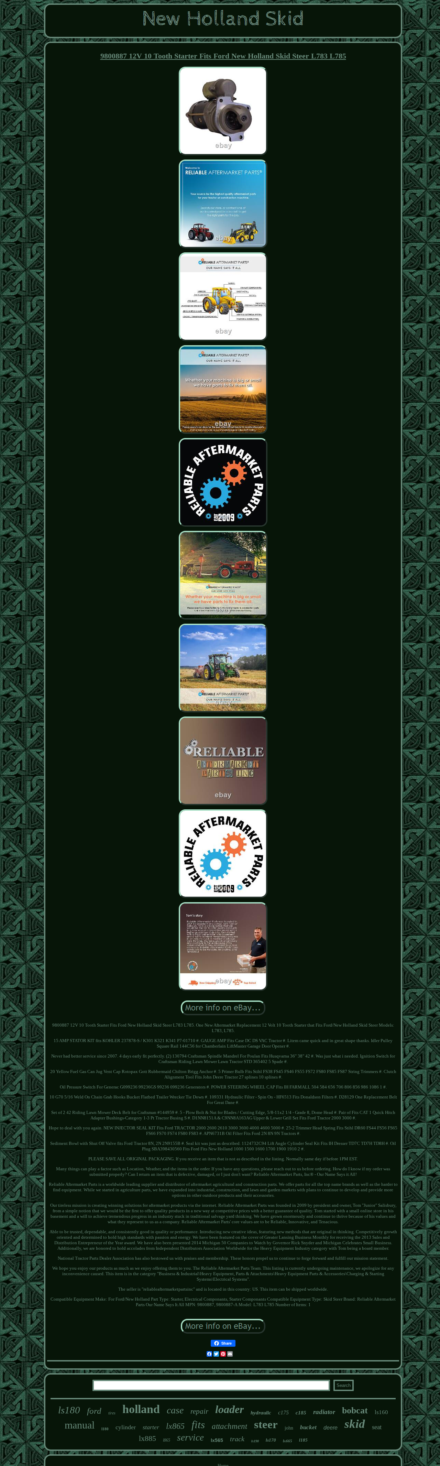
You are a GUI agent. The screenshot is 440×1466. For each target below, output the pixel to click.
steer (266, 1424)
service (190, 1437)
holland (141, 1409)
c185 (301, 1412)
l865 (166, 1440)
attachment (229, 1426)
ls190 (255, 1441)
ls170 (271, 1440)
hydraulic (261, 1412)
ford (94, 1410)
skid (354, 1424)
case (175, 1410)
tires (112, 1413)
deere (330, 1428)
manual (80, 1425)
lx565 (217, 1440)
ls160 (381, 1412)
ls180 (69, 1409)
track (237, 1439)
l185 (303, 1440)
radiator (324, 1411)
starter (151, 1427)
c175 (283, 1412)
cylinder (126, 1427)
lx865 (175, 1426)
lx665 (287, 1441)
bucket (308, 1427)
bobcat (355, 1410)
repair (199, 1411)
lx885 (147, 1438)
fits (198, 1425)
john (289, 1428)
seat (377, 1427)
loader (229, 1409)
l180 (105, 1429)
